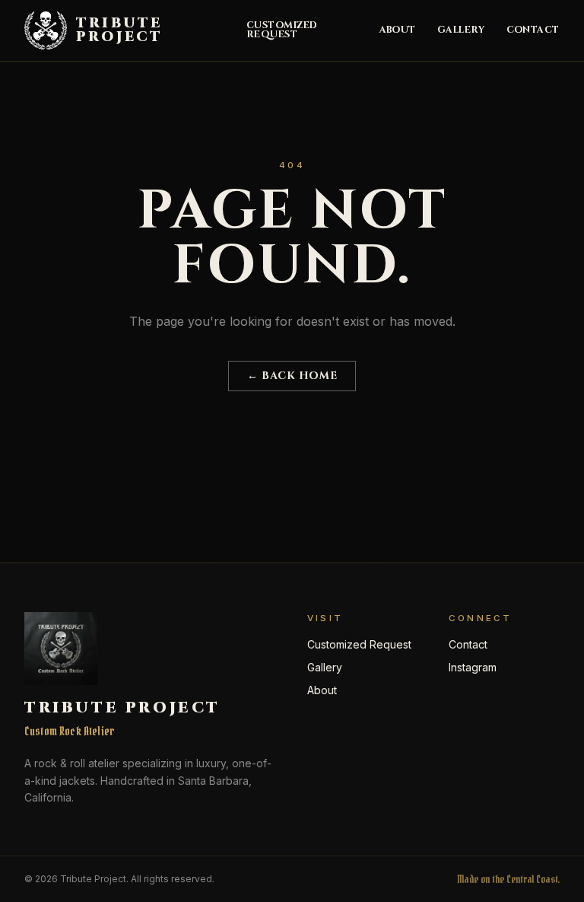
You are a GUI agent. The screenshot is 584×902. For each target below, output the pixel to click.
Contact (533, 30)
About (398, 30)
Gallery (461, 30)
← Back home (292, 375)
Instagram (473, 667)
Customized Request (282, 30)
